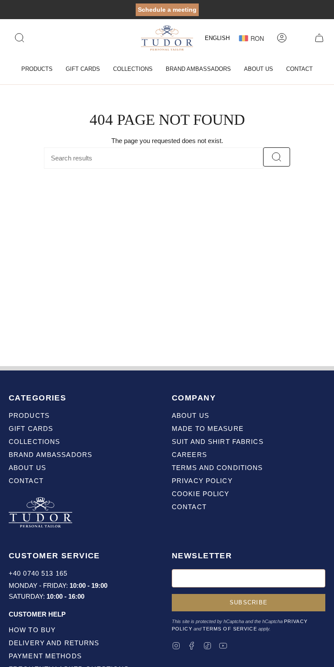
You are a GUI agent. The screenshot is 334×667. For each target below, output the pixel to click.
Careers (189, 454)
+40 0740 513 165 (38, 573)
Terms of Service (230, 628)
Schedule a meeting (167, 9)
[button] (37, 69)
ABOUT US (190, 415)
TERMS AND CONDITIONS (217, 467)
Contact (26, 480)
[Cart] (319, 37)
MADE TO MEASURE (208, 428)
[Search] (276, 157)
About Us (27, 467)
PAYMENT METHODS (45, 656)
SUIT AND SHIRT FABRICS (218, 441)
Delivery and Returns (54, 643)
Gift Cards (31, 428)
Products (29, 415)
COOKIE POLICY (201, 493)
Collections (34, 441)
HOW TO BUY (32, 630)
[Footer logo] (41, 513)
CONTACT (189, 506)
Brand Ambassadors (50, 454)
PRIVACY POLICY (202, 480)
